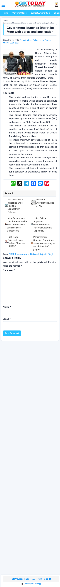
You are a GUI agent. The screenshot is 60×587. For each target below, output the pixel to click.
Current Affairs (19, 13)
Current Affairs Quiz (40, 13)
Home (5, 13)
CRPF (11, 254)
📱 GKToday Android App (31, 584)
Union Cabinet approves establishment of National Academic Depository (43, 224)
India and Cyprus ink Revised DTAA (45, 202)
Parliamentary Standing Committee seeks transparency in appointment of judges (44, 243)
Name (7, 307)
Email (7, 319)
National (34, 254)
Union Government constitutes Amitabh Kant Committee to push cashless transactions (17, 224)
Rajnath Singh (46, 254)
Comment (9, 270)
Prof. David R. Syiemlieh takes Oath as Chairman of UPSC (16, 242)
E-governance (22, 254)
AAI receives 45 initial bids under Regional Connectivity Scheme (15, 205)
